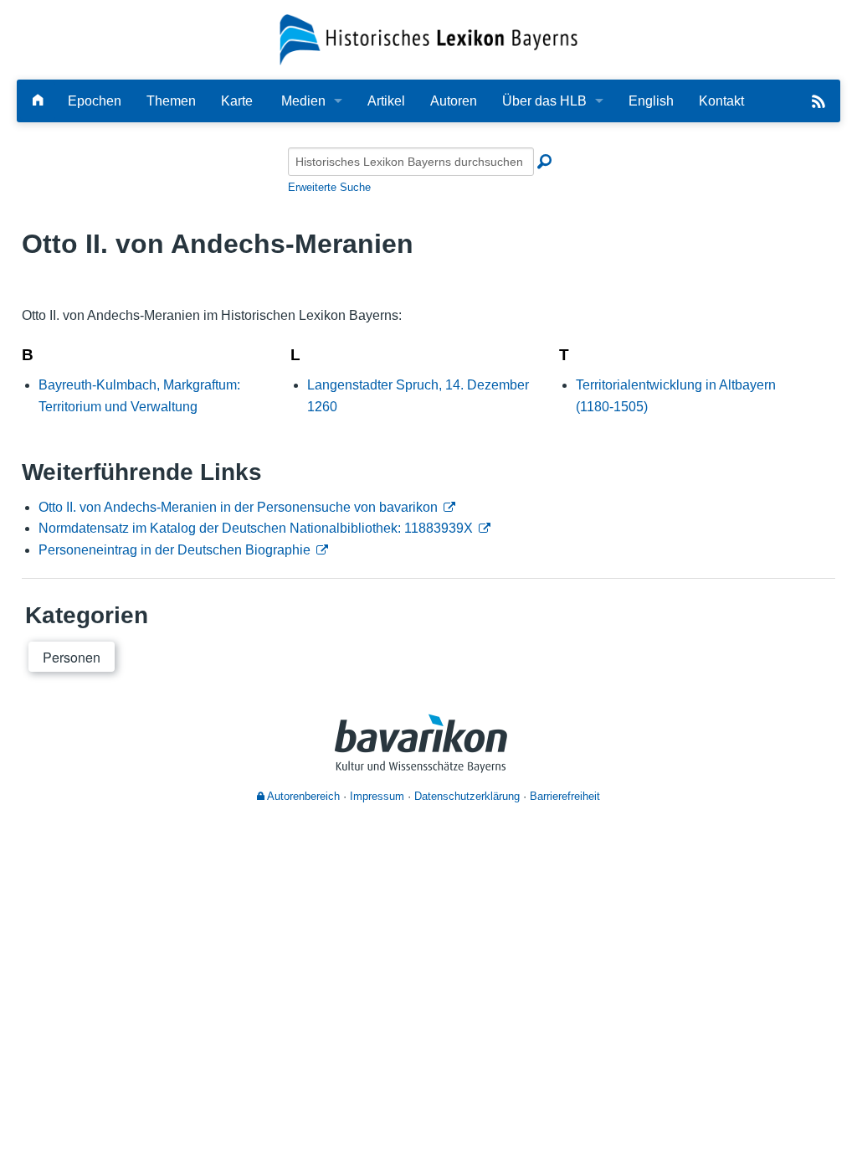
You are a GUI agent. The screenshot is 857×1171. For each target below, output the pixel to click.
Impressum (377, 796)
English (651, 101)
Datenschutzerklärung (467, 796)
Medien (303, 101)
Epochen (94, 101)
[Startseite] (429, 39)
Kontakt (721, 101)
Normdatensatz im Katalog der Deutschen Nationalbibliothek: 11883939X (255, 528)
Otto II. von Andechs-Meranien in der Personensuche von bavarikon (238, 507)
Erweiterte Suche (329, 187)
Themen (171, 101)
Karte (237, 101)
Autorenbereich (302, 796)
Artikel (386, 101)
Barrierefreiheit (565, 796)
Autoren (453, 101)
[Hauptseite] (37, 101)
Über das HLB (544, 101)
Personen (71, 657)
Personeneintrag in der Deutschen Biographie (174, 550)
